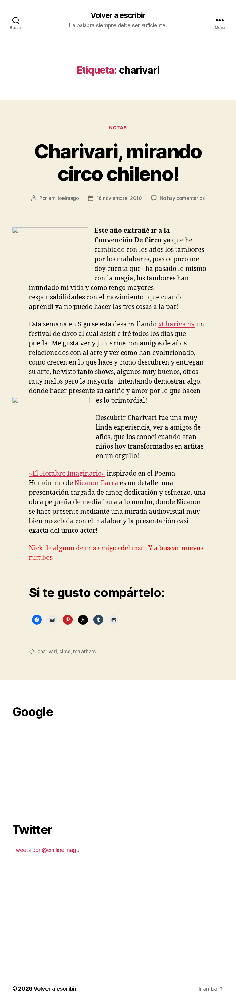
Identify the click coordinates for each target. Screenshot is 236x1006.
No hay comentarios (182, 198)
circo (65, 651)
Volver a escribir (118, 15)
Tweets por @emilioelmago (46, 850)
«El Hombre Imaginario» (67, 474)
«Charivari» (176, 324)
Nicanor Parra (96, 483)
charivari (47, 651)
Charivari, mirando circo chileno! (118, 162)
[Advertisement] (58, 767)
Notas (118, 128)
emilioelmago (63, 198)
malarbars (84, 651)
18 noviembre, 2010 (119, 198)
